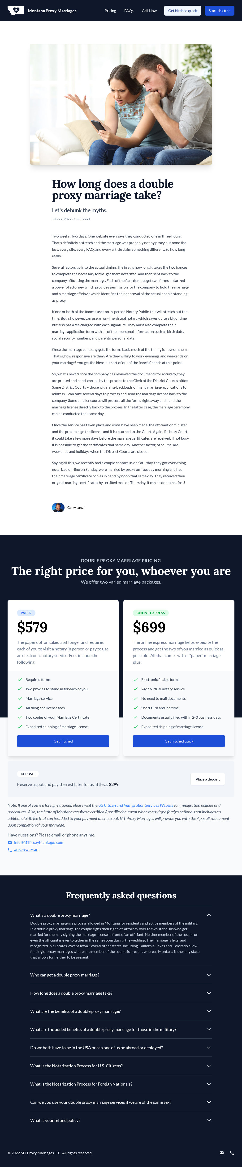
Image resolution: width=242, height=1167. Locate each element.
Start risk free (219, 10)
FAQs (129, 10)
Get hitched (63, 741)
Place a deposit (208, 779)
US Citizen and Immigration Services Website (136, 805)
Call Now (149, 10)
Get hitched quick (182, 10)
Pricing (111, 10)
